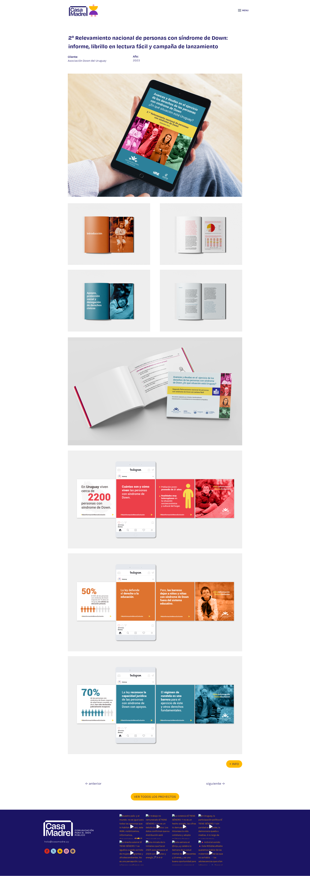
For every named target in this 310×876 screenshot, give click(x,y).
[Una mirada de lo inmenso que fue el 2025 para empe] (158, 852)
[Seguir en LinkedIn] (59, 851)
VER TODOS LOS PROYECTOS (155, 797)
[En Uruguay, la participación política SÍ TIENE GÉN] (210, 826)
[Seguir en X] (53, 851)
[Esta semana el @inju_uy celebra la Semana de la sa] (184, 852)
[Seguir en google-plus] (72, 851)
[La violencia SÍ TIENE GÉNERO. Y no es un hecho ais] (184, 826)
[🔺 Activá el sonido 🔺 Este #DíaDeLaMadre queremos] (210, 852)
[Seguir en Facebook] (47, 851)
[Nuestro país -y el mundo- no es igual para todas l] (131, 826)
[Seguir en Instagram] (66, 851)
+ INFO (234, 764)
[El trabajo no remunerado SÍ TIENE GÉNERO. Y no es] (158, 826)
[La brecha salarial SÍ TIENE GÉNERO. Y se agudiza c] (131, 852)
